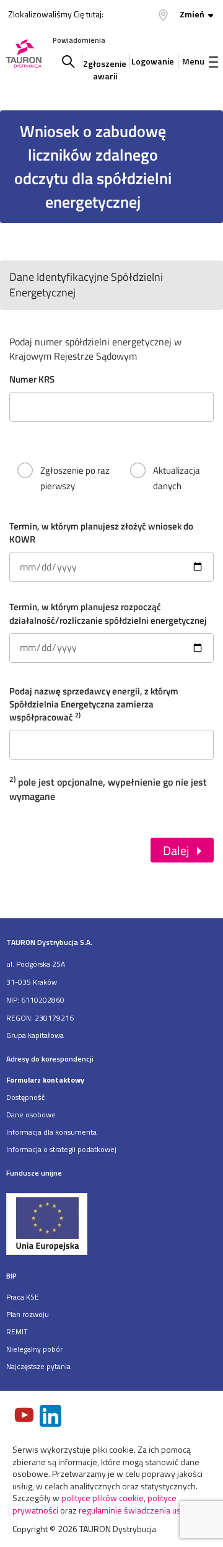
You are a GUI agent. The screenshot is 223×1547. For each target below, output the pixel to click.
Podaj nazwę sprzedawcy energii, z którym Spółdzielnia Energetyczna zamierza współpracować (93, 691)
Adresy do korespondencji (50, 1059)
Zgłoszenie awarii (104, 66)
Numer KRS (32, 379)
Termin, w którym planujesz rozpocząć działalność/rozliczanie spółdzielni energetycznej (108, 606)
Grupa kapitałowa (35, 1035)
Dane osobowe (31, 1114)
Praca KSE (22, 1297)
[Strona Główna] (24, 54)
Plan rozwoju (27, 1314)
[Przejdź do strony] (111, 1223)
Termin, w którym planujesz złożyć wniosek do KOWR (101, 526)
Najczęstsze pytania (38, 1366)
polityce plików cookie (102, 1497)
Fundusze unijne (34, 1173)
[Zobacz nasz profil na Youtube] (25, 1416)
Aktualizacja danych (176, 478)
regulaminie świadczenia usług (135, 1510)
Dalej (176, 850)
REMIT (17, 1331)
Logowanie (152, 61)
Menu (193, 61)
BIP (11, 1276)
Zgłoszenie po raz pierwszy (75, 478)
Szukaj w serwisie (68, 61)
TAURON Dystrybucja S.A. (49, 942)
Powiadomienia (79, 40)
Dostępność (25, 1097)
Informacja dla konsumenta (51, 1132)
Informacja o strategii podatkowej (61, 1149)
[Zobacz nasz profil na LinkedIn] (51, 1417)
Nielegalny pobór (34, 1349)
